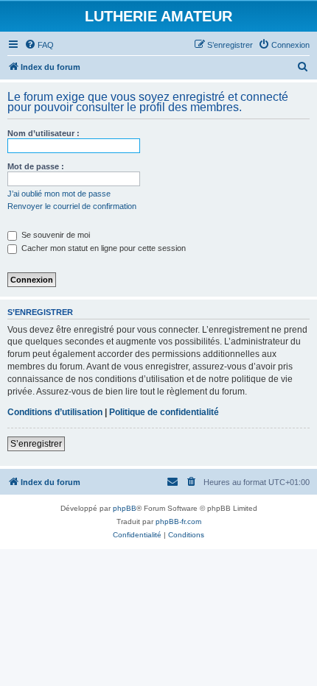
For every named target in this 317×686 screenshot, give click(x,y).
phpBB (124, 508)
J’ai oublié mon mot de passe (59, 193)
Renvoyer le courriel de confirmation (71, 206)
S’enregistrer (36, 444)
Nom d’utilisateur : (43, 133)
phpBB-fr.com (178, 521)
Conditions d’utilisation (54, 412)
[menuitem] (39, 45)
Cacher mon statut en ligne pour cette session (102, 248)
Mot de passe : (35, 166)
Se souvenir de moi (54, 234)
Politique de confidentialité (164, 412)
